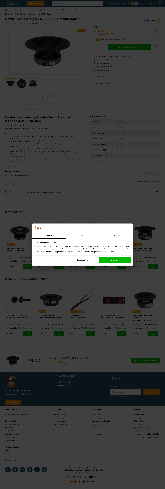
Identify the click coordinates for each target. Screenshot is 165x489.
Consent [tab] (48, 235)
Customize (81, 260)
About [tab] (116, 235)
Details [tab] (82, 235)
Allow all (114, 260)
